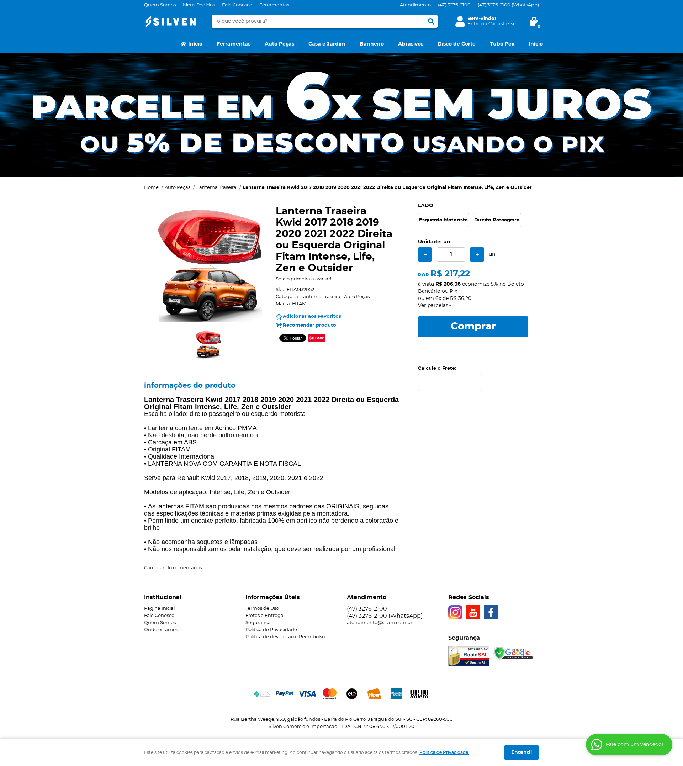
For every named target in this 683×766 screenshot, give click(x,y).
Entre (473, 24)
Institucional (162, 597)
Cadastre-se (502, 24)
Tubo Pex (502, 44)
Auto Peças (279, 44)
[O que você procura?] (431, 21)
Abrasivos (410, 44)
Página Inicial (159, 608)
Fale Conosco (237, 5)
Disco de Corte (457, 44)
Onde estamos (161, 630)
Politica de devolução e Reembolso (285, 637)
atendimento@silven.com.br (379, 622)
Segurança (258, 622)
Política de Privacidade (271, 630)
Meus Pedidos (199, 5)
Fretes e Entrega (264, 615)
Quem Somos (160, 5)
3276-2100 (454, 5)
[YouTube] (473, 612)
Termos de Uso (262, 608)
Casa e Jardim (326, 44)
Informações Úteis (272, 597)
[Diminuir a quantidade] (425, 254)
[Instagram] (455, 612)
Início (195, 44)
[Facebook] (491, 612)
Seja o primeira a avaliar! (303, 279)
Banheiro (372, 44)
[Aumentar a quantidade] (477, 254)
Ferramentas (274, 5)
